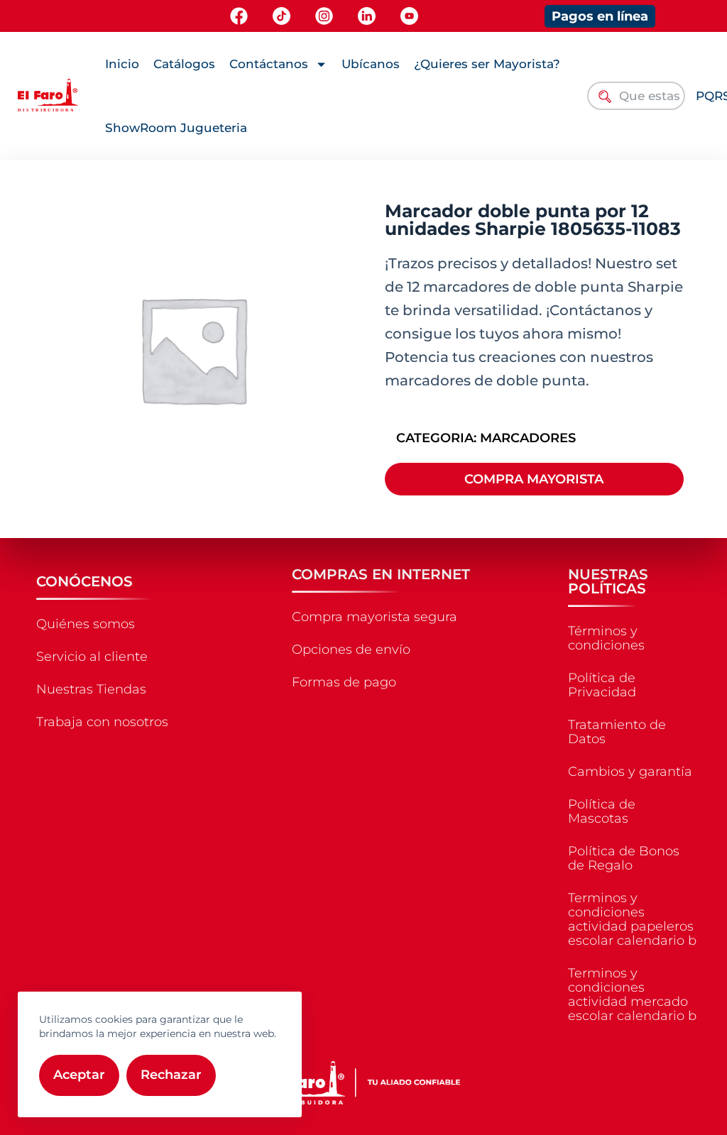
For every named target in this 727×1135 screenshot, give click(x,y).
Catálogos (184, 64)
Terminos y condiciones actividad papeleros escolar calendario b (632, 919)
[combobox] (636, 96)
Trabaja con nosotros (102, 722)
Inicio (122, 64)
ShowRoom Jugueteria (176, 128)
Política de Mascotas (601, 811)
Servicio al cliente (92, 656)
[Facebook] (239, 16)
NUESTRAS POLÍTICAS (608, 581)
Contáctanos (268, 64)
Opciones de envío (351, 649)
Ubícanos (370, 64)
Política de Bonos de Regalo (623, 858)
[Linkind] (367, 16)
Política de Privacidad (602, 685)
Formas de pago (344, 682)
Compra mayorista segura (374, 617)
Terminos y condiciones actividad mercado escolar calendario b (632, 994)
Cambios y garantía (630, 771)
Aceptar (79, 1074)
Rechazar (171, 1074)
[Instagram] (324, 16)
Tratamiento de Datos (617, 732)
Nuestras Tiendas (91, 689)
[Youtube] (409, 16)
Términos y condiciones (606, 638)
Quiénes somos (85, 624)
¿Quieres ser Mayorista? (487, 64)
